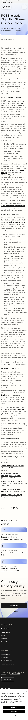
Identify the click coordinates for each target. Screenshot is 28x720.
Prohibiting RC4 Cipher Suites (11, 481)
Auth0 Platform (5, 632)
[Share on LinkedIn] (14, 508)
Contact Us (4, 657)
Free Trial (4, 638)
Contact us (7, 679)
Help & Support (5, 654)
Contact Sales (5, 642)
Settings (14, 714)
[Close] (26, 691)
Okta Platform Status (7, 660)
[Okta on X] (5, 689)
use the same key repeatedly (14, 409)
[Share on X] (17, 508)
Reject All (14, 711)
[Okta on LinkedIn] (9, 689)
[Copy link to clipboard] (11, 508)
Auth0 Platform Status (7, 664)
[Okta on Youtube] (2, 689)
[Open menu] (24, 6)
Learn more (11, 459)
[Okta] (6, 7)
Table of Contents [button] (7, 39)
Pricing (3, 635)
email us (3, 674)
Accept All (14, 707)
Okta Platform (5, 629)
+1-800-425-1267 (15, 674)
